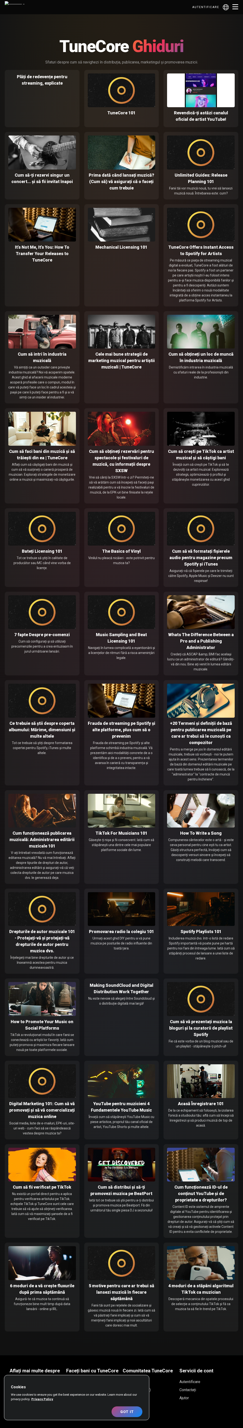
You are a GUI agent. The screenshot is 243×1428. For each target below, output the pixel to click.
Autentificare (205, 7)
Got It (127, 1412)
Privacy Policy (42, 1399)
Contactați (187, 1390)
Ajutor (184, 1398)
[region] (77, 1397)
